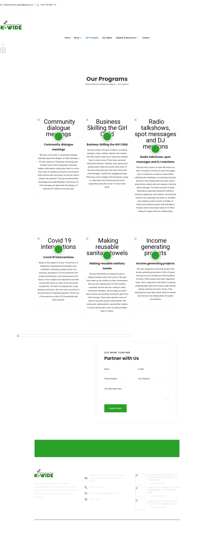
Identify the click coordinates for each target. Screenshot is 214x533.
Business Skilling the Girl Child (107, 144)
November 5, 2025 (157, 483)
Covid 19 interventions (58, 257)
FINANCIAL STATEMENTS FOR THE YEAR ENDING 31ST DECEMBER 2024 (163, 490)
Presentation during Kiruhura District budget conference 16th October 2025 (163, 477)
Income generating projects (155, 263)
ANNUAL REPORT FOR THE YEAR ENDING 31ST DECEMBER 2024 (162, 502)
